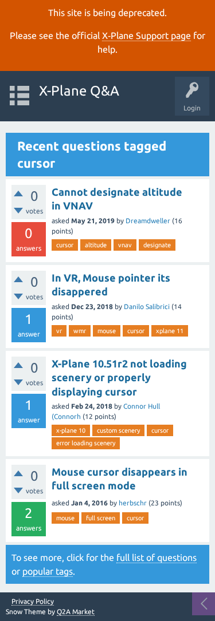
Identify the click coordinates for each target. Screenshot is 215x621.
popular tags (47, 571)
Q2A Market (76, 611)
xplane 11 (169, 330)
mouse (106, 330)
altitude (96, 245)
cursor (64, 245)
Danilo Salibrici (147, 306)
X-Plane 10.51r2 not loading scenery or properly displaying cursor (119, 377)
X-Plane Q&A (79, 90)
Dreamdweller (148, 220)
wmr (79, 330)
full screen (100, 518)
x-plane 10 (70, 430)
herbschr (133, 503)
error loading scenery (85, 443)
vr (59, 330)
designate (157, 245)
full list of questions (156, 557)
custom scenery (118, 430)
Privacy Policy (32, 601)
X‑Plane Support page (146, 35)
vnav (125, 245)
